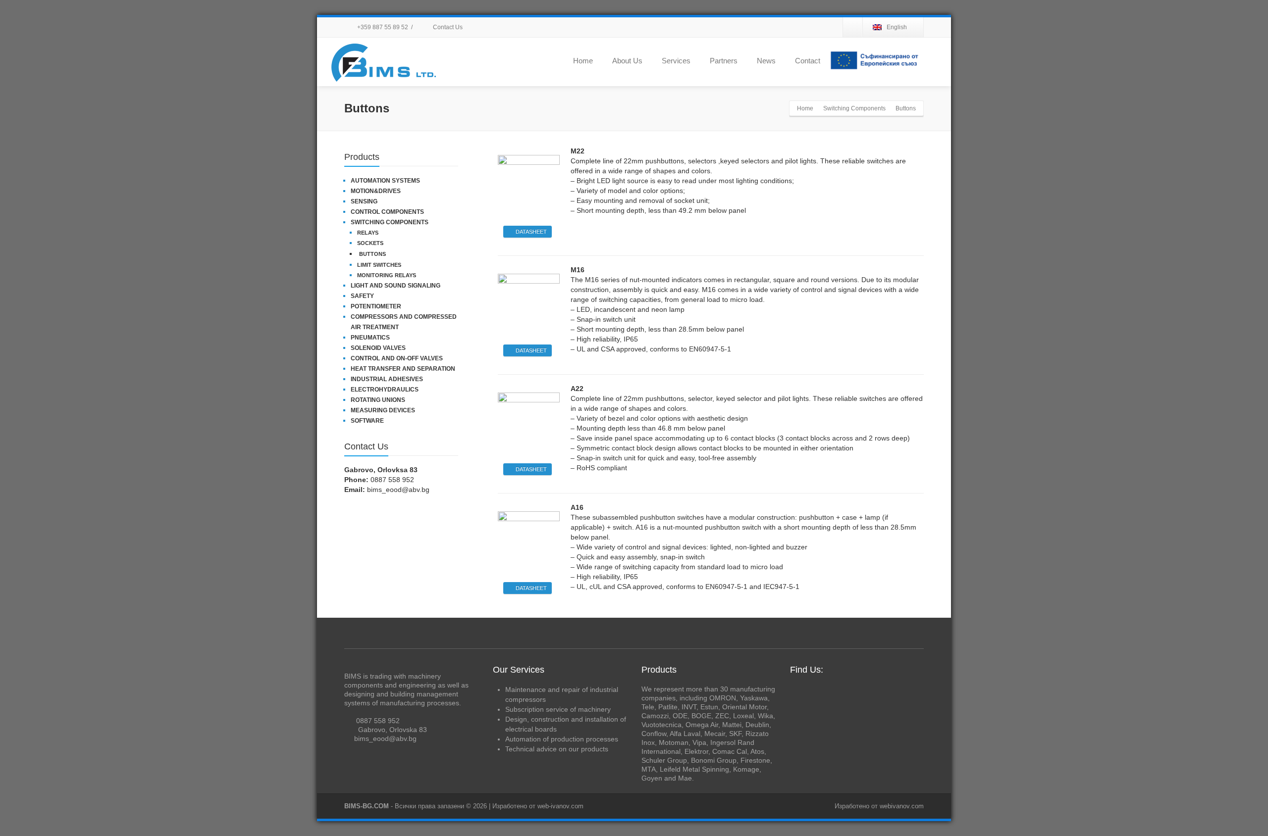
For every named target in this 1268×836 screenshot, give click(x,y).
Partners (724, 60)
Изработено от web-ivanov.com (537, 806)
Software (367, 420)
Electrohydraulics (385, 389)
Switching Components (389, 222)
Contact (807, 60)
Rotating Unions (378, 399)
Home (583, 60)
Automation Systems (385, 180)
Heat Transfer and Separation (403, 368)
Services (676, 60)
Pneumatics (370, 337)
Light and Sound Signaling (395, 285)
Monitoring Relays (386, 275)
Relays (367, 233)
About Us (627, 60)
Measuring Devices (383, 410)
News (766, 60)
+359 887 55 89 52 (382, 27)
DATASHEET (531, 232)
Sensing (364, 201)
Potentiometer (376, 306)
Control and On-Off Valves (397, 358)
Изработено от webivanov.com (879, 806)
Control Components (387, 211)
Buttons (372, 254)
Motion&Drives (376, 191)
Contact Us (447, 27)
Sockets (370, 243)
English (897, 27)
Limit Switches (379, 265)
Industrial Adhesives (387, 379)
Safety (362, 296)
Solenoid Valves (378, 347)
